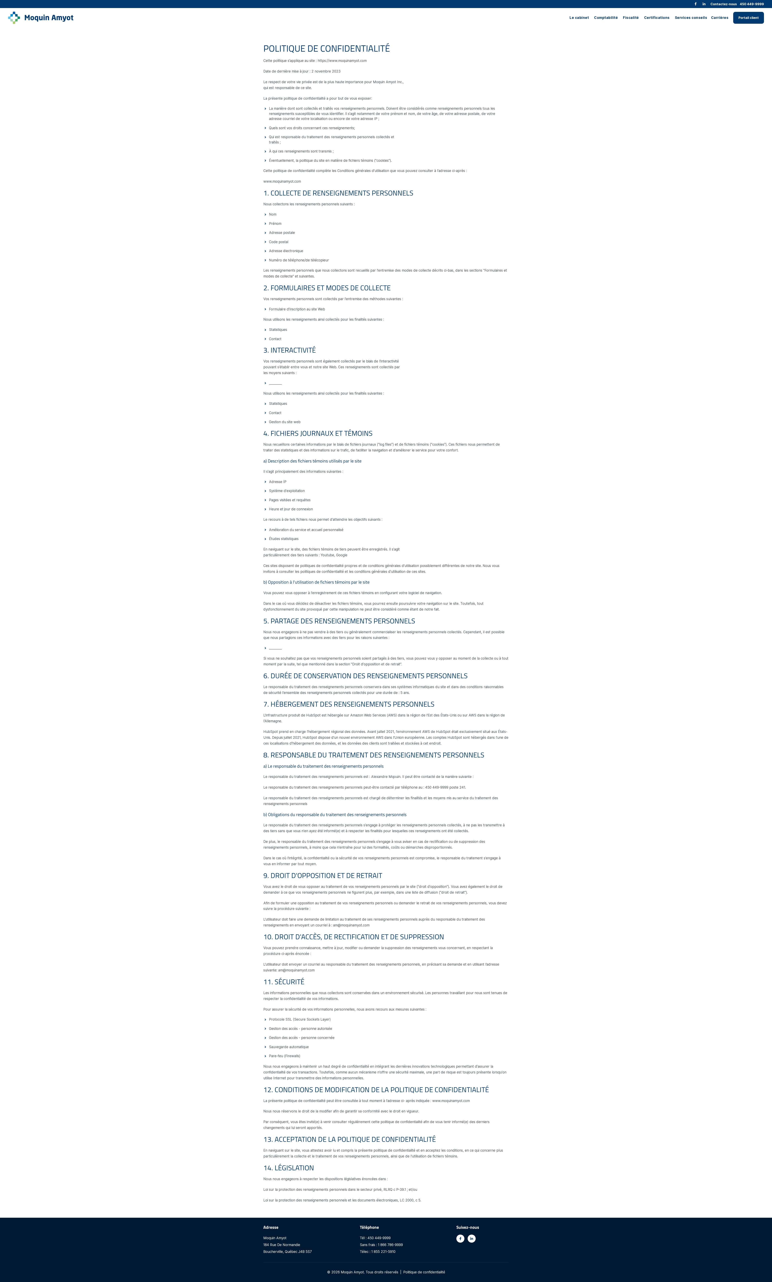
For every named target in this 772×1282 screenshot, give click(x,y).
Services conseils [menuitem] (691, 18)
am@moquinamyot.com (351, 925)
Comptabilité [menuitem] (606, 18)
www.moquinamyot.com (282, 181)
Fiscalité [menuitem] (631, 18)
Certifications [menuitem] (657, 18)
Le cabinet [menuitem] (579, 18)
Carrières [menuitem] (720, 18)
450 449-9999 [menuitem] (752, 4)
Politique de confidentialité (424, 1272)
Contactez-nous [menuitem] (723, 4)
